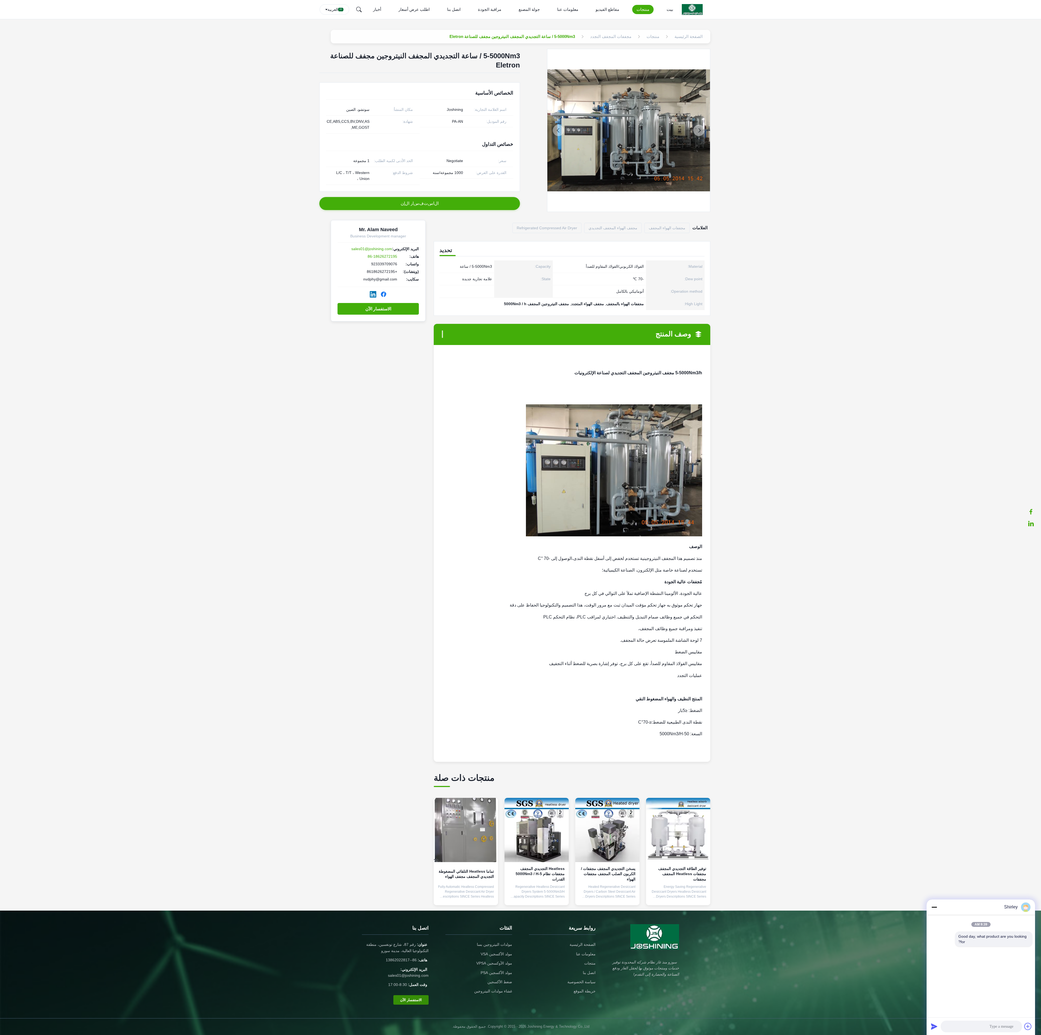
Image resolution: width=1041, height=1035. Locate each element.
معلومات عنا (567, 9)
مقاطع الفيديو (607, 9)
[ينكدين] (1034, 524)
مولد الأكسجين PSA (496, 972)
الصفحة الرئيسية (583, 944)
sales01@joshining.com (371, 249)
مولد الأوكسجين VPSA (494, 963)
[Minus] (934, 907)
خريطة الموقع (585, 991)
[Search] (359, 9)
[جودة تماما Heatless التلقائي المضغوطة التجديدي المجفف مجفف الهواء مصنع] (466, 830)
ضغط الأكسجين (499, 982)
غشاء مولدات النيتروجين (493, 991)
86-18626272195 (382, 256)
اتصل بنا (454, 9)
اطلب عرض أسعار (414, 9)
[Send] (934, 1026)
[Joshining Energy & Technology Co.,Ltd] (693, 9)
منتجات (643, 9)
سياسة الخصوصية (581, 982)
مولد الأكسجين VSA (496, 954)
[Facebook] (383, 294)
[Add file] (1028, 1026)
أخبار (377, 9)
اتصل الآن (678, 897)
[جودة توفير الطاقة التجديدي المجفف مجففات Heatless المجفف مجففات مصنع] (678, 830)
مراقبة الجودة (489, 9)
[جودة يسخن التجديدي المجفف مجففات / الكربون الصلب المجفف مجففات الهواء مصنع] (607, 830)
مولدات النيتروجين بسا (494, 944)
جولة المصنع (529, 9)
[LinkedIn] (373, 294)
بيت (670, 9)
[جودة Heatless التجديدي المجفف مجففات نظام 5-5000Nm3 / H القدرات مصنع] (537, 830)
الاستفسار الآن (378, 309)
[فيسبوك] (1034, 512)
